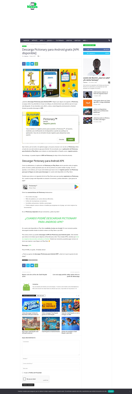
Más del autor (40, 295)
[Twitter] (28, 64)
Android (26, 40)
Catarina (26, 56)
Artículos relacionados (29, 295)
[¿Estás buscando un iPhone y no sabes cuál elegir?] (87, 120)
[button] (109, 40)
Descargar (34, 260)
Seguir (107, 53)
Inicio (23, 44)
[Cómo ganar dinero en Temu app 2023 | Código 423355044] (87, 103)
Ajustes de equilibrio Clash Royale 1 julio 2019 (69, 332)
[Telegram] (32, 64)
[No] (130, 391)
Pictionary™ (33, 186)
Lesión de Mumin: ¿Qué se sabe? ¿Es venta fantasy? (96, 79)
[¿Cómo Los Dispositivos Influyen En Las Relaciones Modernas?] (87, 111)
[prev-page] (76, 296)
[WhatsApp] (36, 64)
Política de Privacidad (35, 372)
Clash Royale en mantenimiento (51, 331)
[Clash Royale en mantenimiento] (51, 323)
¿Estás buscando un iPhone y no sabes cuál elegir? (101, 118)
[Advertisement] (66, 25)
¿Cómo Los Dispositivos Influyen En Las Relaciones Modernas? (100, 110)
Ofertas (69, 40)
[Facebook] (24, 64)
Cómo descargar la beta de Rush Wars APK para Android (30, 313)
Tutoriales (60, 40)
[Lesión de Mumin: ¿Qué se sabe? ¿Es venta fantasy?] (96, 67)
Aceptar (111, 391)
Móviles (34, 40)
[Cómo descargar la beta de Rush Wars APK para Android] (31, 305)
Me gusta (106, 49)
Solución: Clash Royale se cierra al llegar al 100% (71, 313)
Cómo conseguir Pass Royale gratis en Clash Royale (50, 313)
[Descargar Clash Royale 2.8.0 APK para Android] (31, 323)
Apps (41, 40)
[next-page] (79, 296)
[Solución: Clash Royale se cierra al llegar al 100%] (71, 305)
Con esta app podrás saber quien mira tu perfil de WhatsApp (66, 275)
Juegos (49, 40)
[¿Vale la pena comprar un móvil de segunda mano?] (87, 94)
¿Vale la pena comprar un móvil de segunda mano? (100, 92)
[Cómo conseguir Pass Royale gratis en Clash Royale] (51, 305)
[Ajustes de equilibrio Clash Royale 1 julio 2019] (71, 323)
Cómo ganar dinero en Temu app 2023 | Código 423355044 (101, 101)
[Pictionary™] (25, 186)
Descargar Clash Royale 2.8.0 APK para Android (30, 332)
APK (30, 245)
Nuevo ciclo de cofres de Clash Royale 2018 (34, 275)
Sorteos (77, 40)
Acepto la (32, 372)
